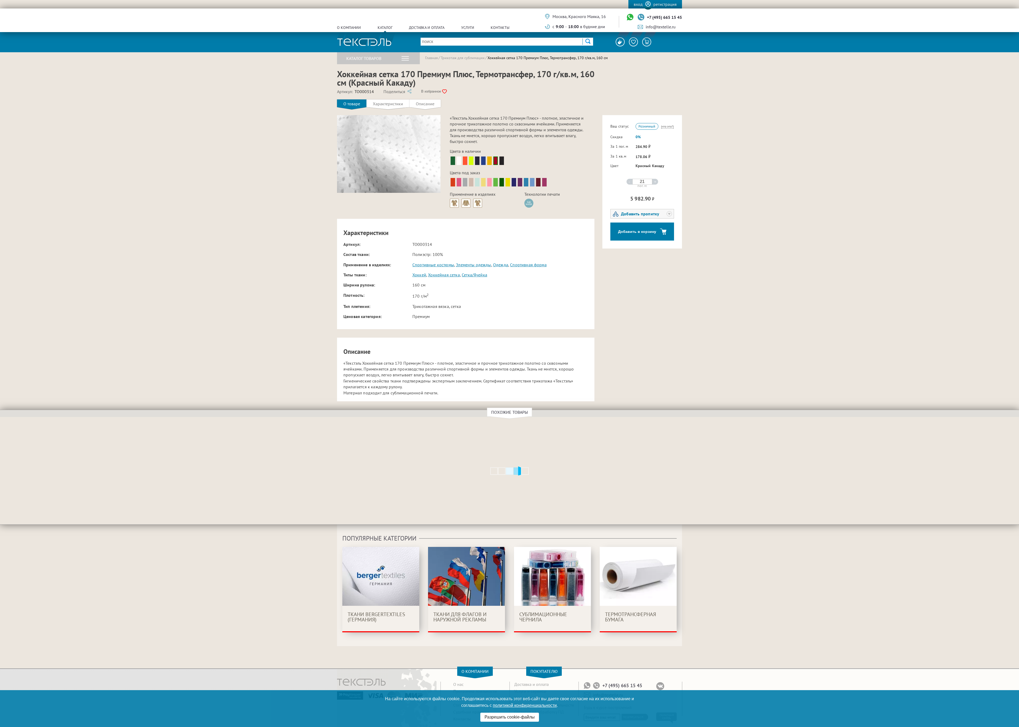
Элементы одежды (473, 264)
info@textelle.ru (661, 26)
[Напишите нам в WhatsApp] (630, 17)
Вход (638, 4)
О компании (349, 27)
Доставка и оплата (426, 27)
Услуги (467, 27)
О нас (458, 684)
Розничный (646, 126)
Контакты (500, 27)
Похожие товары (509, 412)
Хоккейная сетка (444, 274)
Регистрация (665, 4)
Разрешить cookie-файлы (510, 717)
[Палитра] (620, 41)
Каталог (385, 27)
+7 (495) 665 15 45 (664, 17)
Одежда (500, 264)
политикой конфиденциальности (525, 705)
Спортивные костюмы (433, 264)
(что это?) (667, 126)
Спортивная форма (528, 264)
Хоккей (419, 274)
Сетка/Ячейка (474, 274)
